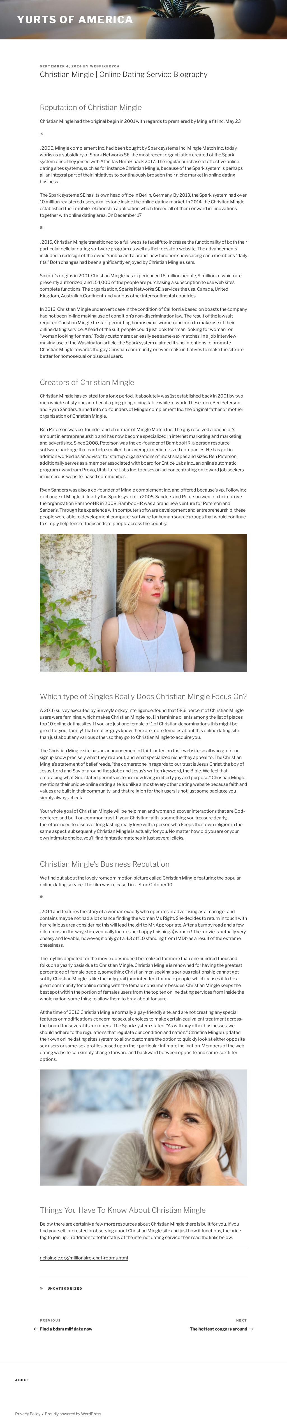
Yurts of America (75, 19)
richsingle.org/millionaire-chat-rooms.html (84, 1258)
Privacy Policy (27, 1413)
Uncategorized (65, 1288)
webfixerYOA (105, 66)
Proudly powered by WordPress (73, 1413)
